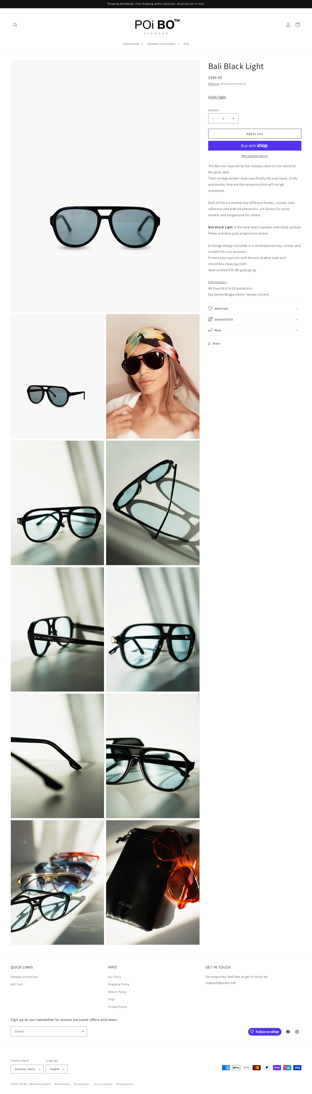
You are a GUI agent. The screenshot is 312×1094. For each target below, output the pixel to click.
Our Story (114, 977)
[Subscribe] (82, 1031)
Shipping (213, 83)
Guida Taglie (217, 97)
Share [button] (216, 343)
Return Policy (117, 992)
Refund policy (62, 1084)
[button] (15, 25)
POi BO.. (23, 1084)
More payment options (255, 155)
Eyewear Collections (24, 977)
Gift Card (17, 984)
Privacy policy (82, 1084)
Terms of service (103, 1084)
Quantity (213, 110)
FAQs (111, 999)
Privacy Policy (117, 1007)
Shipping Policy (118, 984)
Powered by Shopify (40, 1084)
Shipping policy (125, 1084)
